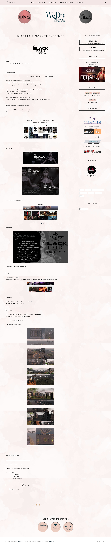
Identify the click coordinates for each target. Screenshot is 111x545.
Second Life (83, 193)
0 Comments (71, 505)
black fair (100, 190)
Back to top (101, 541)
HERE (30, 120)
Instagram (97, 126)
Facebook (90, 126)
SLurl (88, 176)
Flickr (89, 95)
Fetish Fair (98, 193)
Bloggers (80, 2)
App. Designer (88, 43)
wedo (94, 190)
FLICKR (38, 223)
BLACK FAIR (52, 2)
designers (88, 190)
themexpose (22, 541)
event (81, 190)
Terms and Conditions (28, 301)
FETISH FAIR (41, 2)
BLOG (42, 223)
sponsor (91, 193)
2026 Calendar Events (66, 2)
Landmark (93, 64)
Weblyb (51, 541)
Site (86, 126)
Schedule (25, 304)
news (81, 195)
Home (32, 2)
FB (85, 95)
